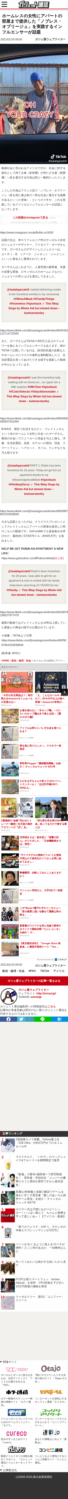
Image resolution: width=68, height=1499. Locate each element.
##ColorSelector (19, 391)
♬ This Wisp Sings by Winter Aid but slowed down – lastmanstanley (34, 308)
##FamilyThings (43, 298)
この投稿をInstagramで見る (31, 217)
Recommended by (45, 960)
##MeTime (34, 386)
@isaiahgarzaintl (18, 289)
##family (12, 590)
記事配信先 (10, 1470)
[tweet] (21, 1019)
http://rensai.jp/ (46, 993)
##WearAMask (23, 298)
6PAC (32, 970)
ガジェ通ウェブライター (50, 39)
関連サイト (10, 1361)
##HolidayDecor (19, 484)
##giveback (33, 303)
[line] (42, 1019)
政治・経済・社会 (13, 970)
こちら (51, 1006)
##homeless (17, 303)
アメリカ (59, 970)
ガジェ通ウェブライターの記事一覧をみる (34, 980)
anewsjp (36, 996)
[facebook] (8, 1019)
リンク (58, 558)
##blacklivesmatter (43, 391)
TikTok (44, 970)
